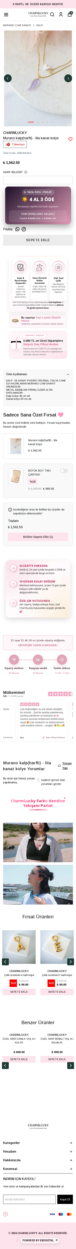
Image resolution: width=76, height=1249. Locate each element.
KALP (39, 25)
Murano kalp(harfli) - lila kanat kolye (42, 442)
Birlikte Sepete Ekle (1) (38, 536)
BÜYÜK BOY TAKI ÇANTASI (39, 472)
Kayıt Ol (65, 1199)
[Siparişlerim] (60, 14)
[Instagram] (5, 1214)
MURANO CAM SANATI (17, 25)
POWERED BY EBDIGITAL (39, 1240)
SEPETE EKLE (38, 240)
